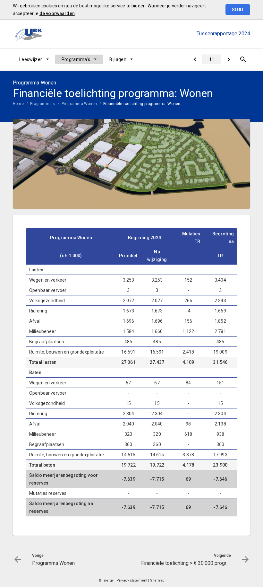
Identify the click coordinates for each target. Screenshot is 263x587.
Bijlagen (117, 59)
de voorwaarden (57, 13)
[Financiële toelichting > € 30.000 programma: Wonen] (228, 59)
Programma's (76, 59)
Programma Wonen (79, 103)
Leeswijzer (30, 59)
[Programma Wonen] (195, 59)
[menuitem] (34, 59)
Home (18, 103)
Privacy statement (131, 580)
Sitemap (157, 580)
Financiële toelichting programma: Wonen (141, 103)
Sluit (238, 9)
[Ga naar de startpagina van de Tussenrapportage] (29, 34)
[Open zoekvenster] (243, 59)
